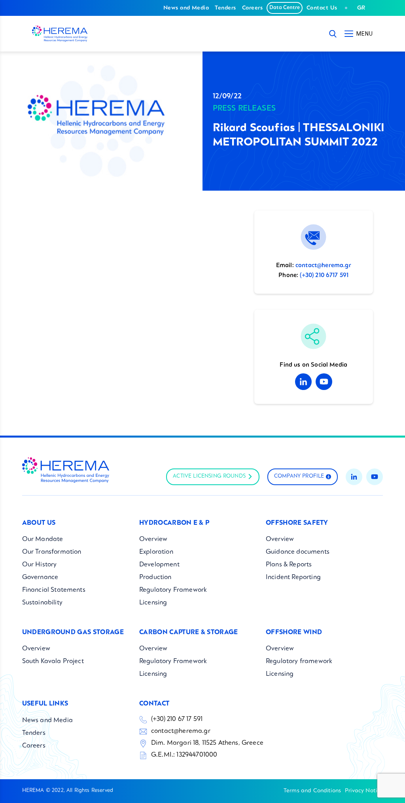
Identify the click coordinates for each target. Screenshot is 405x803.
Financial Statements (53, 590)
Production (155, 577)
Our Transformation (51, 552)
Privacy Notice (364, 790)
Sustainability (42, 603)
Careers (252, 8)
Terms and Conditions (312, 790)
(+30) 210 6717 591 (324, 276)
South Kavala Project (53, 661)
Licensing (153, 603)
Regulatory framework (299, 661)
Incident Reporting (293, 577)
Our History (39, 565)
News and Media (186, 8)
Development (159, 565)
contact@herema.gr (323, 266)
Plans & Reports (289, 565)
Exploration (156, 552)
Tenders (225, 8)
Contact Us (322, 8)
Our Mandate (42, 539)
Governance (40, 577)
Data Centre (284, 7)
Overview (153, 539)
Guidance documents (297, 552)
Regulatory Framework (173, 590)
